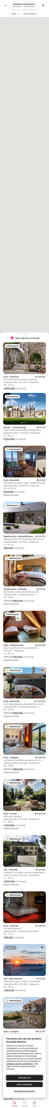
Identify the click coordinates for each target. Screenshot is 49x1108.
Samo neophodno (24, 1084)
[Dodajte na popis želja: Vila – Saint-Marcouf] (42, 947)
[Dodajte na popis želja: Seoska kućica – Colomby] (42, 558)
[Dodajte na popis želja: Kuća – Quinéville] (42, 449)
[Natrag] (5, 5)
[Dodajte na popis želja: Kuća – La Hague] (42, 1000)
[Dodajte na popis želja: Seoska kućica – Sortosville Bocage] (42, 505)
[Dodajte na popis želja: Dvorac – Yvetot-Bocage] (42, 396)
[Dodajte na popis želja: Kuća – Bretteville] (42, 670)
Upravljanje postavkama (24, 1091)
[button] (9, 388)
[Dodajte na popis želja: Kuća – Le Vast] (42, 782)
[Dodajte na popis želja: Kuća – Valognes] (42, 726)
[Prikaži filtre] (43, 5)
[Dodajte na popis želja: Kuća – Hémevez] (42, 346)
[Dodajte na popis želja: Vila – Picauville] (42, 839)
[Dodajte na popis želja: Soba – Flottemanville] (42, 614)
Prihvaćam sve (24, 1078)
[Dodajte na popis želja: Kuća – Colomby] (42, 895)
